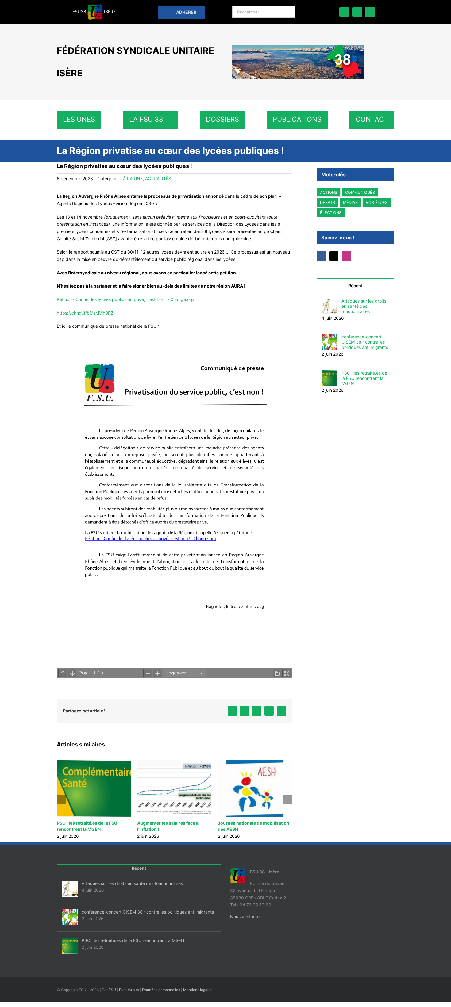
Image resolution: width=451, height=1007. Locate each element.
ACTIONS (328, 192)
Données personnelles (161, 989)
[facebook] (344, 12)
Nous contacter (245, 916)
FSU (112, 989)
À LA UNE (133, 178)
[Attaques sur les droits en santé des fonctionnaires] (329, 301)
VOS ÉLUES (376, 202)
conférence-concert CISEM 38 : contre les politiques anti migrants (364, 342)
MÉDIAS (350, 202)
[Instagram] (349, 256)
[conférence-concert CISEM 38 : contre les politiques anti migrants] (329, 337)
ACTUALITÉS (158, 178)
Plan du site (129, 989)
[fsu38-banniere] (298, 47)
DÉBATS (327, 202)
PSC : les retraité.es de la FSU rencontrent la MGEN (364, 378)
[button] (61, 799)
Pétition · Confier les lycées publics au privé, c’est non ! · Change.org (125, 299)
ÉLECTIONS (330, 212)
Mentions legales (197, 989)
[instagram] (370, 12)
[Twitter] (335, 256)
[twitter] (357, 12)
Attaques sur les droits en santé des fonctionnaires (363, 306)
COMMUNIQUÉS (360, 192)
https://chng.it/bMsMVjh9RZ (85, 312)
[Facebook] (322, 256)
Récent (355, 285)
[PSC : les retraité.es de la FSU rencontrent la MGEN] (329, 373)
